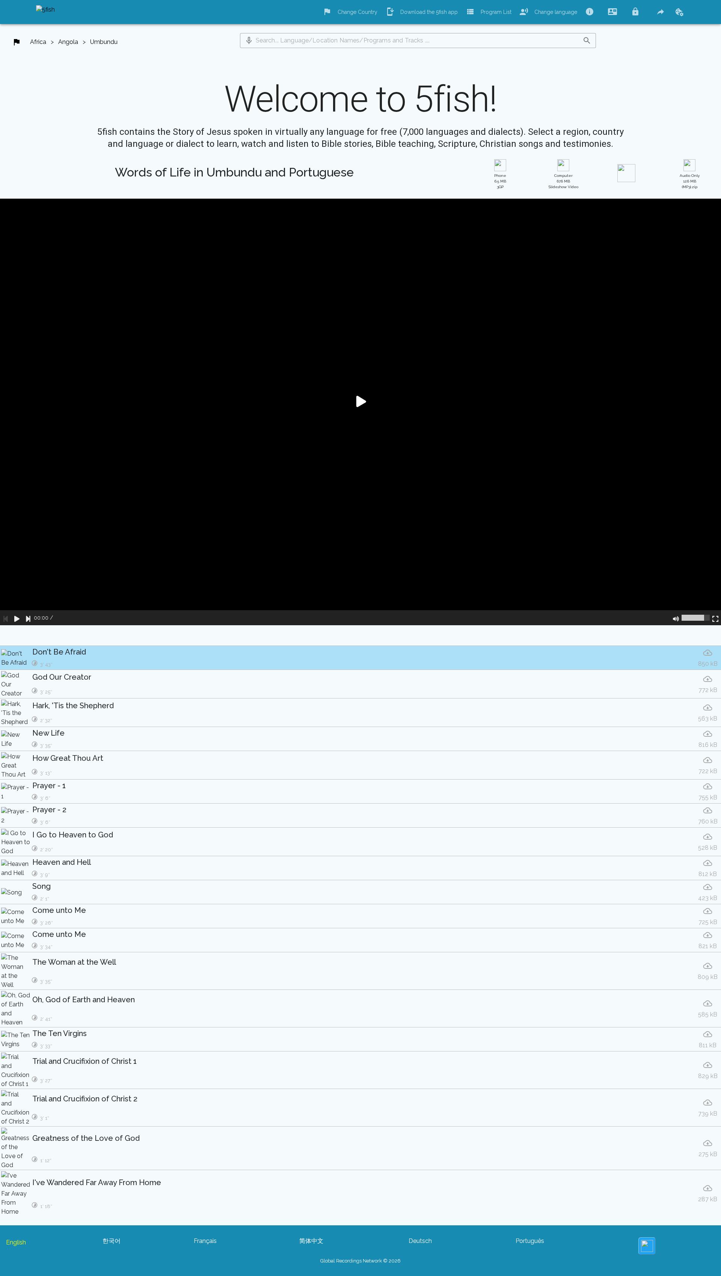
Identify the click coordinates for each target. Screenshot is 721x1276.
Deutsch (420, 1240)
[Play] (17, 617)
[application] (360, 412)
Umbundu (104, 41)
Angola (68, 41)
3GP (500, 181)
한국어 (112, 1240)
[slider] (696, 618)
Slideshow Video (563, 181)
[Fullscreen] (715, 617)
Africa (38, 41)
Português (530, 1240)
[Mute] (676, 617)
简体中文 (311, 1240)
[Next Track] (28, 617)
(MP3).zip (690, 181)
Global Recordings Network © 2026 (360, 1261)
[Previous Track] (5, 617)
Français (205, 1240)
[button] (248, 40)
